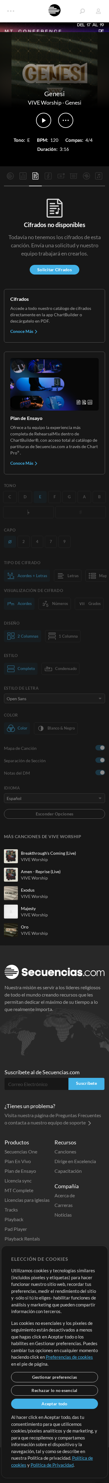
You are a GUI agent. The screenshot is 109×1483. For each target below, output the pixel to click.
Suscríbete (86, 1083)
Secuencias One (21, 1151)
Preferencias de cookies (69, 1357)
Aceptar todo (54, 1403)
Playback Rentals (22, 1238)
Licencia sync (18, 1180)
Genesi (73, 102)
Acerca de (64, 1195)
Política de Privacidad (52, 1465)
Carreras (63, 1205)
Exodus (28, 890)
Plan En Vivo (18, 1161)
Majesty (28, 908)
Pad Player (16, 1229)
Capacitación (68, 1171)
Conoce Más (22, 331)
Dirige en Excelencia (75, 1161)
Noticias (63, 1215)
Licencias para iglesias (27, 1200)
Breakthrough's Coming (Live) (48, 853)
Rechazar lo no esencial (54, 1390)
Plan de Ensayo (20, 1171)
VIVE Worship (44, 102)
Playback (14, 1219)
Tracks (11, 1209)
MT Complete (19, 1190)
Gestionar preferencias (54, 1377)
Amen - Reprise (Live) (41, 871)
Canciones (65, 1151)
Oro (24, 926)
